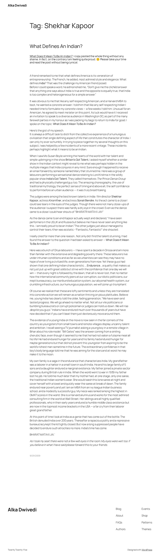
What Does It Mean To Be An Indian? (51, 56)
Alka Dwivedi (17, 5)
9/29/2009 (35, 455)
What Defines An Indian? (56, 46)
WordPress (147, 549)
